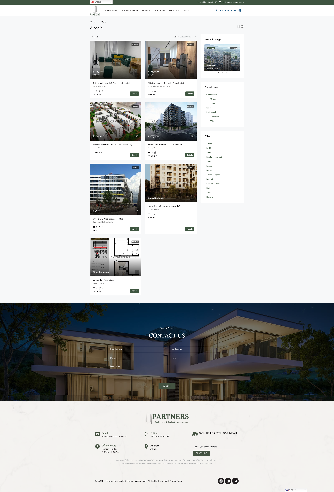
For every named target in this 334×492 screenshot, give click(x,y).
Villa (212, 121)
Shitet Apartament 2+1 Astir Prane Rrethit (166, 83)
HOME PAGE (111, 10)
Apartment (214, 116)
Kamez (209, 165)
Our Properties (129, 10)
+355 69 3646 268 (227, 10)
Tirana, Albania (213, 174)
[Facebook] (221, 481)
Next (236, 57)
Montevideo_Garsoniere (103, 280)
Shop (212, 103)
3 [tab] (227, 73)
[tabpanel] (222, 57)
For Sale (135, 45)
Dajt (208, 188)
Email (105, 433)
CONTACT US (189, 10)
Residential (211, 112)
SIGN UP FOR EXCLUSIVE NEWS (218, 433)
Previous (208, 57)
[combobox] (188, 37)
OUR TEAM (159, 10)
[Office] (146, 434)
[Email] (97, 434)
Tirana (209, 143)
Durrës (209, 170)
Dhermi (209, 179)
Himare (209, 196)
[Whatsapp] (235, 481)
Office (213, 98)
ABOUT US (174, 10)
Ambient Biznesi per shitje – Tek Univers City (112, 144)
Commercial (211, 94)
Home (95, 22)
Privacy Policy (176, 480)
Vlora (208, 161)
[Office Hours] (97, 446)
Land (208, 107)
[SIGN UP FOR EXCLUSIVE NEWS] (195, 434)
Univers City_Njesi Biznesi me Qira (108, 218)
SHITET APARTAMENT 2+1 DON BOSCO (166, 144)
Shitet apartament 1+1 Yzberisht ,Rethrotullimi (113, 83)
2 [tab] (223, 73)
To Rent (135, 168)
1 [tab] (219, 73)
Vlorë (208, 152)
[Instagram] (228, 481)
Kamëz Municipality (214, 157)
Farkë (208, 148)
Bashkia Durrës (212, 183)
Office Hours (109, 445)
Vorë (208, 192)
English (98, 2)
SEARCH (146, 10)
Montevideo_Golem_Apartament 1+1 (164, 206)
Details (134, 93)
